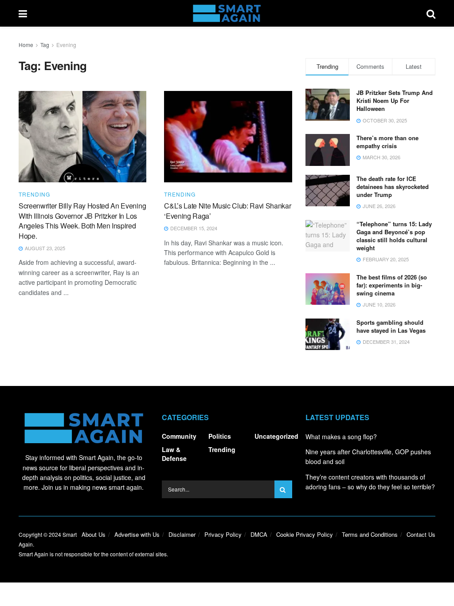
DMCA (258, 534)
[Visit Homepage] (227, 13)
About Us (94, 534)
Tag (44, 44)
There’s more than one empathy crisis (387, 142)
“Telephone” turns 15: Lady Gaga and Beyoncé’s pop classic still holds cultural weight (394, 236)
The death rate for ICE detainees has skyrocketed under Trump (392, 186)
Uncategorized (276, 436)
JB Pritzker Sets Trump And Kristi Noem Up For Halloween (394, 100)
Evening (66, 44)
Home (26, 44)
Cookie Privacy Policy (304, 534)
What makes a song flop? (341, 436)
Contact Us (421, 534)
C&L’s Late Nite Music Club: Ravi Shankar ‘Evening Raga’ (227, 210)
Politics (219, 436)
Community (179, 436)
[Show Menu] (23, 13)
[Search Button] (431, 13)
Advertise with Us (137, 534)
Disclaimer (182, 534)
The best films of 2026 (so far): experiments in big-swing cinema (391, 285)
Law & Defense (174, 454)
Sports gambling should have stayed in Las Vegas (391, 326)
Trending (34, 194)
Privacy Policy (223, 534)
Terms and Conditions (370, 534)
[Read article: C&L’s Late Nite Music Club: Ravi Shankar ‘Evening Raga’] (228, 136)
